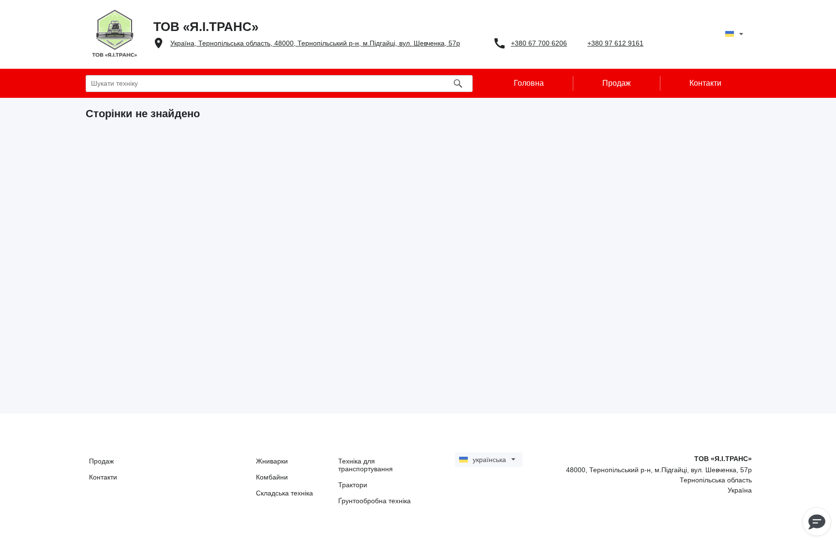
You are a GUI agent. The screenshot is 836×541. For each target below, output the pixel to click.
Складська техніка (284, 493)
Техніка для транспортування (365, 465)
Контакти (103, 477)
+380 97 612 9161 (615, 43)
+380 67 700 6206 (539, 43)
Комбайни (272, 477)
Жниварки (272, 461)
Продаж (101, 461)
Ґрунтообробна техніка (374, 501)
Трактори (352, 485)
